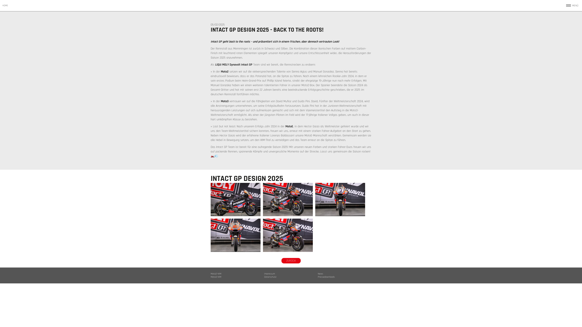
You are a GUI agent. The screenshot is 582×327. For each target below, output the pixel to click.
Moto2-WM (216, 273)
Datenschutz (270, 277)
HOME (5, 5)
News (320, 273)
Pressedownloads (326, 277)
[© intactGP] (236, 199)
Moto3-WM (216, 277)
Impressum (269, 273)
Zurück (291, 261)
